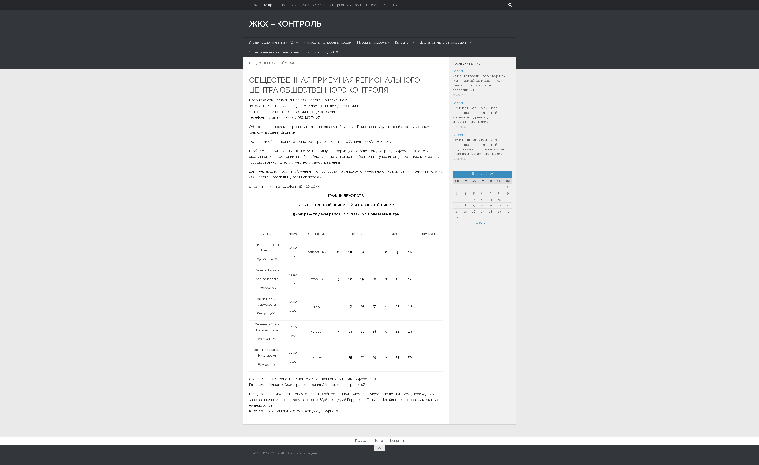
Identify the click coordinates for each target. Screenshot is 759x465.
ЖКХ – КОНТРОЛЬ (285, 23)
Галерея (372, 5)
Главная (251, 5)
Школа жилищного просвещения (444, 42)
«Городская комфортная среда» (328, 42)
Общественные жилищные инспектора (277, 52)
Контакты (390, 5)
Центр (267, 5)
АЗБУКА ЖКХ (312, 5)
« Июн (480, 223)
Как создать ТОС (327, 52)
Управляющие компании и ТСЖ (272, 42)
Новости (287, 5)
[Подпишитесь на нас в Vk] (507, 456)
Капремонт (403, 42)
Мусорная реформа (372, 42)
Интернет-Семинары (345, 5)
